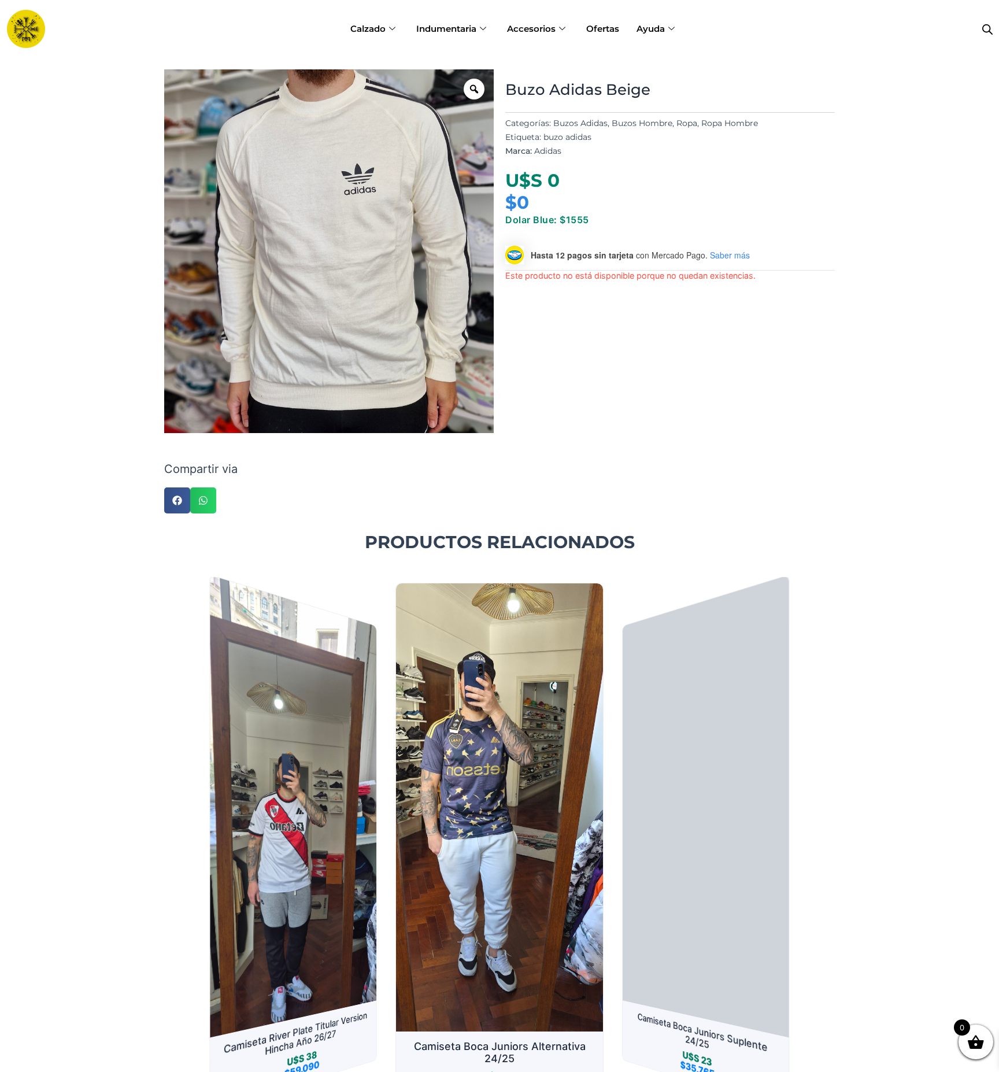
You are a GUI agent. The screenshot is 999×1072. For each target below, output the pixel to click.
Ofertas (602, 28)
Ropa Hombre (729, 123)
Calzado (368, 28)
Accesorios (531, 28)
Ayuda (651, 28)
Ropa (686, 123)
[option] (329, 251)
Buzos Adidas (580, 123)
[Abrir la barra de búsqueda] (987, 29)
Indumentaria (446, 28)
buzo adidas (567, 137)
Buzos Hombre (642, 123)
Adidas (547, 151)
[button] (177, 500)
